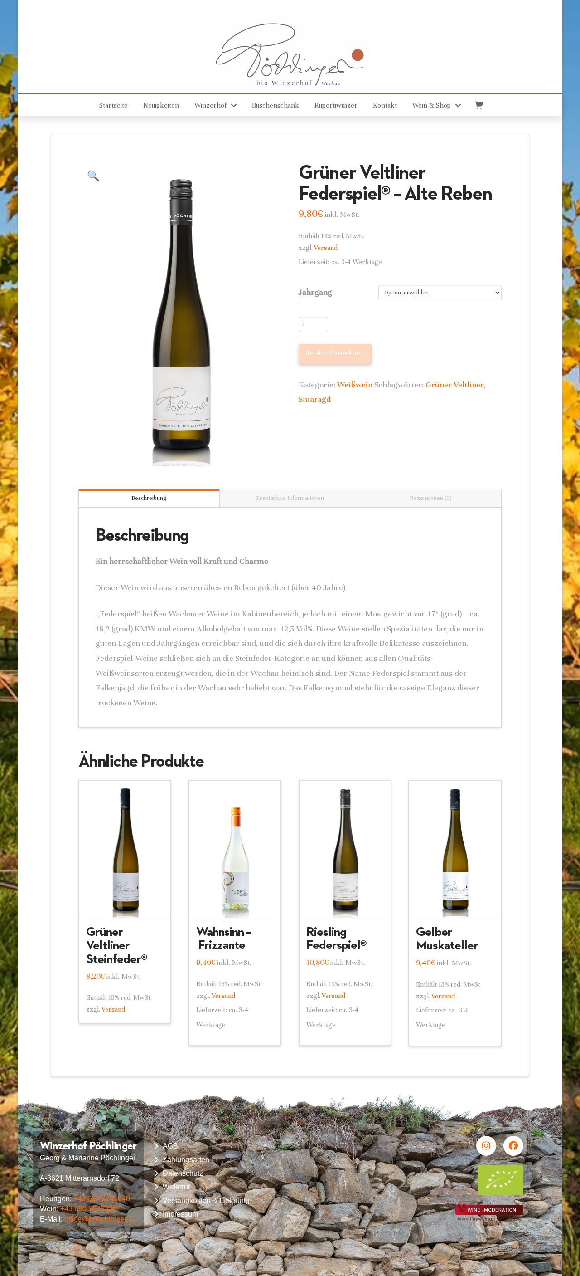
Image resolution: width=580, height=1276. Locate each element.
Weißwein (354, 385)
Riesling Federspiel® (336, 938)
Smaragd (315, 399)
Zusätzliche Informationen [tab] (290, 498)
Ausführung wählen (125, 903)
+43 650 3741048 (101, 1199)
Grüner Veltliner (454, 385)
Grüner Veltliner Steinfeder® (116, 945)
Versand (326, 248)
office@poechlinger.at (99, 1219)
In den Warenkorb (335, 353)
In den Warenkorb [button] (239, 902)
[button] (478, 105)
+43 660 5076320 (88, 1208)
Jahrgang (315, 292)
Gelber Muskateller (447, 938)
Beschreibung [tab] (149, 498)
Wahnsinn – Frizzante (223, 938)
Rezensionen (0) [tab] (431, 498)
